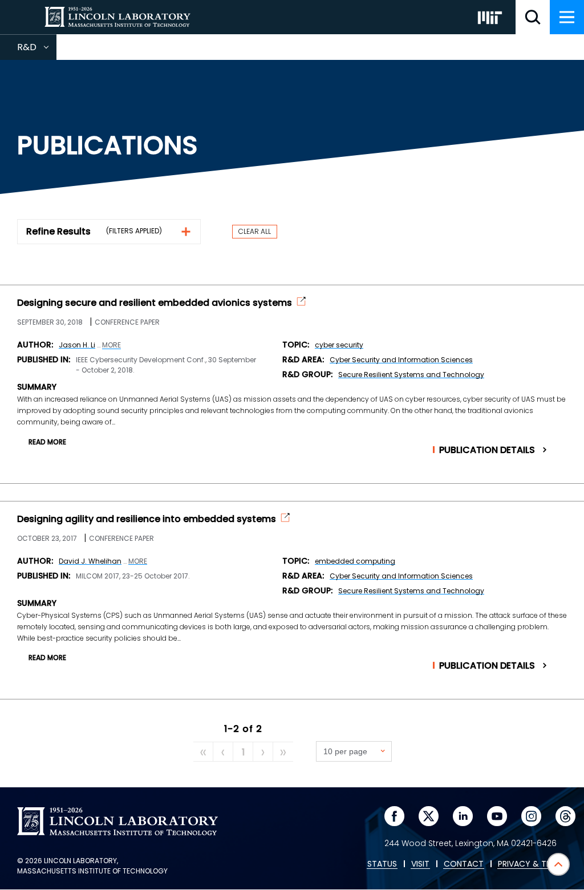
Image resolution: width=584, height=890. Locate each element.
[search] (533, 17)
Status (382, 864)
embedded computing (355, 561)
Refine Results (58, 231)
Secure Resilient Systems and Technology (411, 374)
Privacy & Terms (532, 864)
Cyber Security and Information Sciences (401, 360)
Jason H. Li (77, 345)
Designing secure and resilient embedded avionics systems (154, 303)
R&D (36, 50)
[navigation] (567, 17)
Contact (464, 864)
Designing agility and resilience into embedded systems (146, 519)
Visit (420, 864)
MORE (111, 345)
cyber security (339, 345)
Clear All (254, 231)
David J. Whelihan (90, 561)
